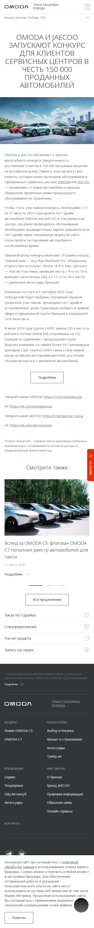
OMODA (64, 182)
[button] (36, 585)
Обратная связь (59, 802)
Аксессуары (56, 748)
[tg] (9, 854)
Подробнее (47, 377)
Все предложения (47, 599)
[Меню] (87, 6)
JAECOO (83, 182)
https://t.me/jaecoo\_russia (63, 416)
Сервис (10, 777)
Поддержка (14, 785)
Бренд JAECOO (58, 785)
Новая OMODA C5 (19, 730)
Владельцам (14, 769)
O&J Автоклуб (15, 794)
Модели (11, 722)
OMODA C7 (13, 739)
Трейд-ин (54, 756)
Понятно (19, 917)
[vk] (21, 854)
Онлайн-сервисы (60, 811)
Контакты (12, 823)
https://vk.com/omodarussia (31, 406)
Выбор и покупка (60, 730)
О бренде (54, 777)
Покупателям (57, 722)
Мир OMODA (56, 769)
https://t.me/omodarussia (63, 397)
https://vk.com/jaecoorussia (31, 425)
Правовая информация (65, 794)
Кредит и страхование (64, 739)
